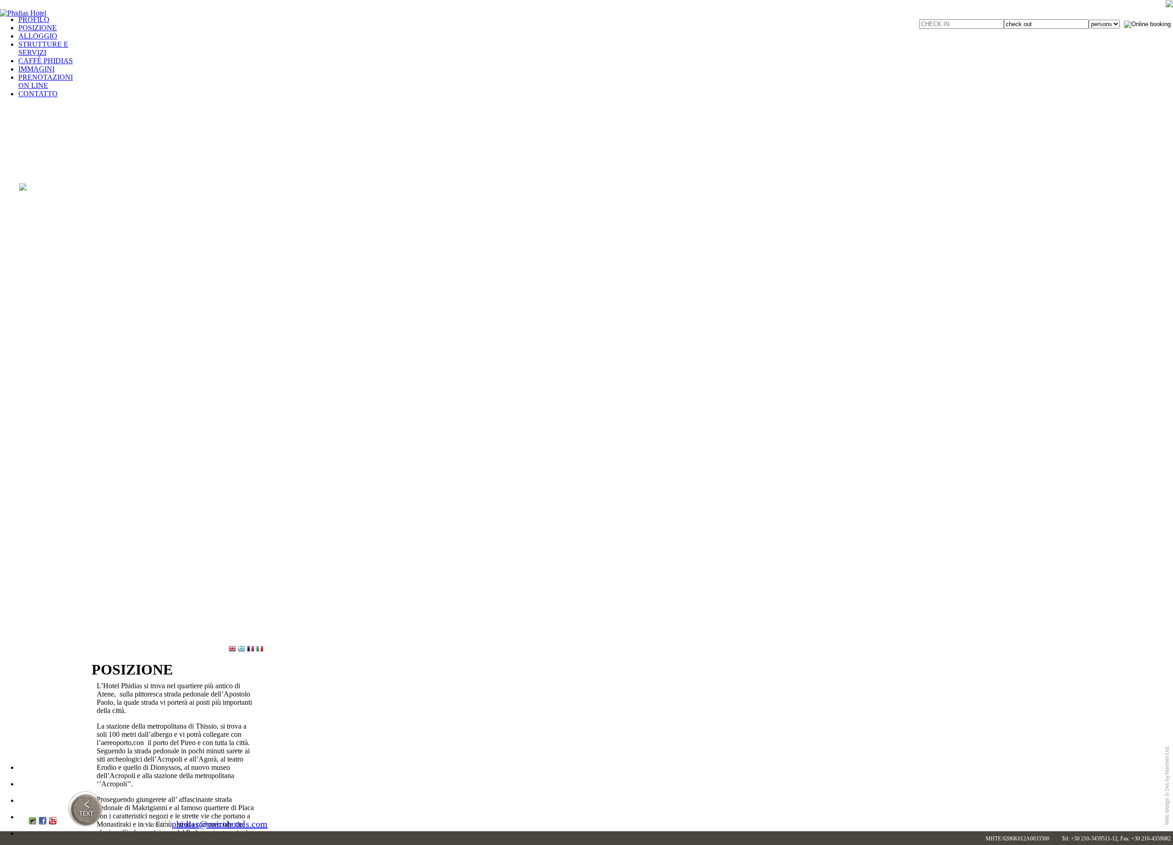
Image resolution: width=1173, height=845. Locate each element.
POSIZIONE (37, 28)
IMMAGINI (36, 69)
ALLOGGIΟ (37, 36)
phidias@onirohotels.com (220, 824)
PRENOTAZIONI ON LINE (45, 81)
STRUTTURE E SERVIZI (43, 48)
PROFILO (33, 19)
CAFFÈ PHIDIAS (45, 61)
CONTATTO (38, 94)
